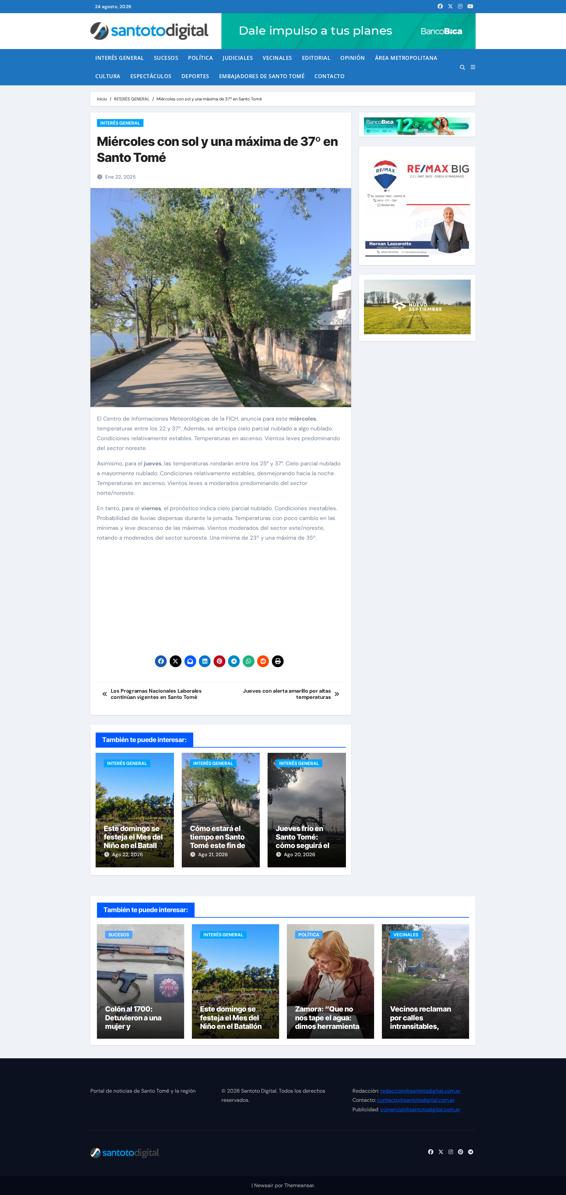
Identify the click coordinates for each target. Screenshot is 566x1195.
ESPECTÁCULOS (151, 76)
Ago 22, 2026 (127, 854)
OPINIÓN (352, 57)
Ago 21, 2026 (213, 854)
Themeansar (299, 1185)
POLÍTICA (200, 57)
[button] (473, 67)
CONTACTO (329, 76)
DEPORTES (195, 76)
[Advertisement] (222, 594)
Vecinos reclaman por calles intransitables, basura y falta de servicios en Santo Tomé (421, 1030)
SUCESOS (166, 57)
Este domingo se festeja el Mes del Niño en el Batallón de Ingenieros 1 (134, 841)
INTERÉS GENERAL (119, 57)
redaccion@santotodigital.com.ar (420, 1090)
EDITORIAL (316, 57)
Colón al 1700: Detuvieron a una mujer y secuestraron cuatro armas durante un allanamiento (139, 1030)
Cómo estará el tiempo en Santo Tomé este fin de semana (217, 841)
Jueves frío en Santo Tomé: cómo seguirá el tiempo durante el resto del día (305, 845)
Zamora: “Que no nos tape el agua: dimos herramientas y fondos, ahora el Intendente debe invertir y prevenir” (329, 1030)
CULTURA (108, 76)
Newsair (264, 1185)
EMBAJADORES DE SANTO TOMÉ (262, 76)
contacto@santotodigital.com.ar (416, 1100)
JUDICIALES (238, 57)
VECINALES (277, 57)
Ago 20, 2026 (299, 854)
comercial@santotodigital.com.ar (420, 1109)
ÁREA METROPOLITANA (406, 57)
